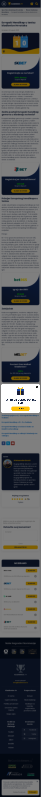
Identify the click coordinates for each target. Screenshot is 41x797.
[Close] (37, 387)
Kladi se (20, 408)
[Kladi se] (20, 391)
